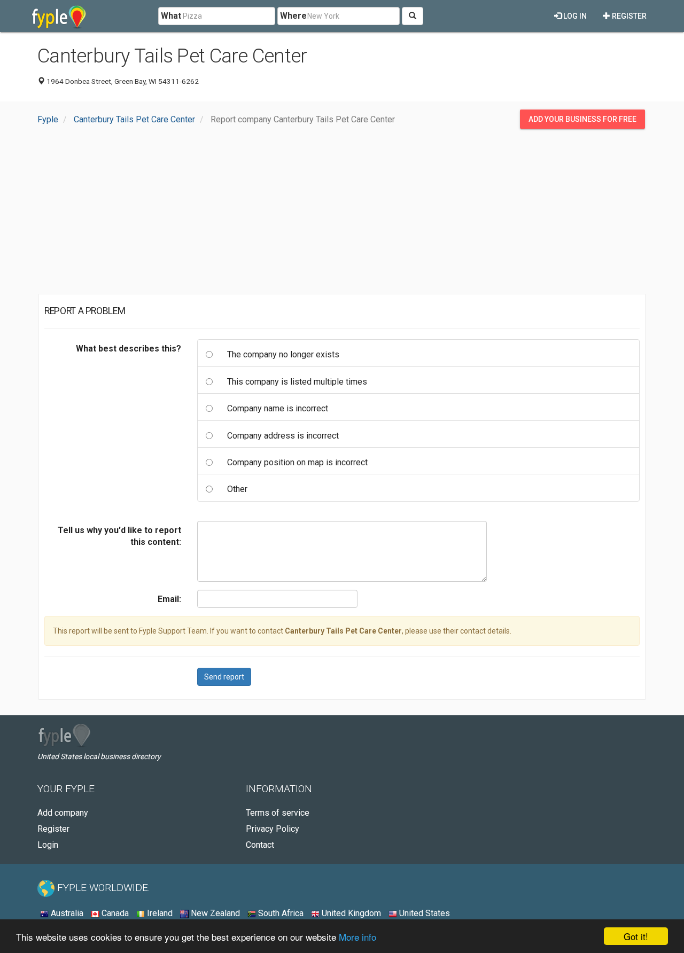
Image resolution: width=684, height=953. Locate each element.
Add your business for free (582, 119)
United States (423, 913)
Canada (114, 913)
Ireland (159, 913)
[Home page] (59, 16)
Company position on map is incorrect (297, 462)
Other (237, 489)
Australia (66, 913)
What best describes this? (128, 348)
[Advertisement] (342, 214)
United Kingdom (350, 913)
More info (357, 936)
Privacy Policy (272, 829)
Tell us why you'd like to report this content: (119, 536)
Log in (574, 16)
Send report (224, 677)
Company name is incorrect (277, 408)
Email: (169, 599)
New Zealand (214, 913)
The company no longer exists (283, 354)
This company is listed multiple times (297, 382)
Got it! (636, 936)
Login (47, 845)
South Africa (280, 913)
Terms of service (277, 813)
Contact (260, 845)
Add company (62, 813)
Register (628, 16)
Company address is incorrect (283, 436)
